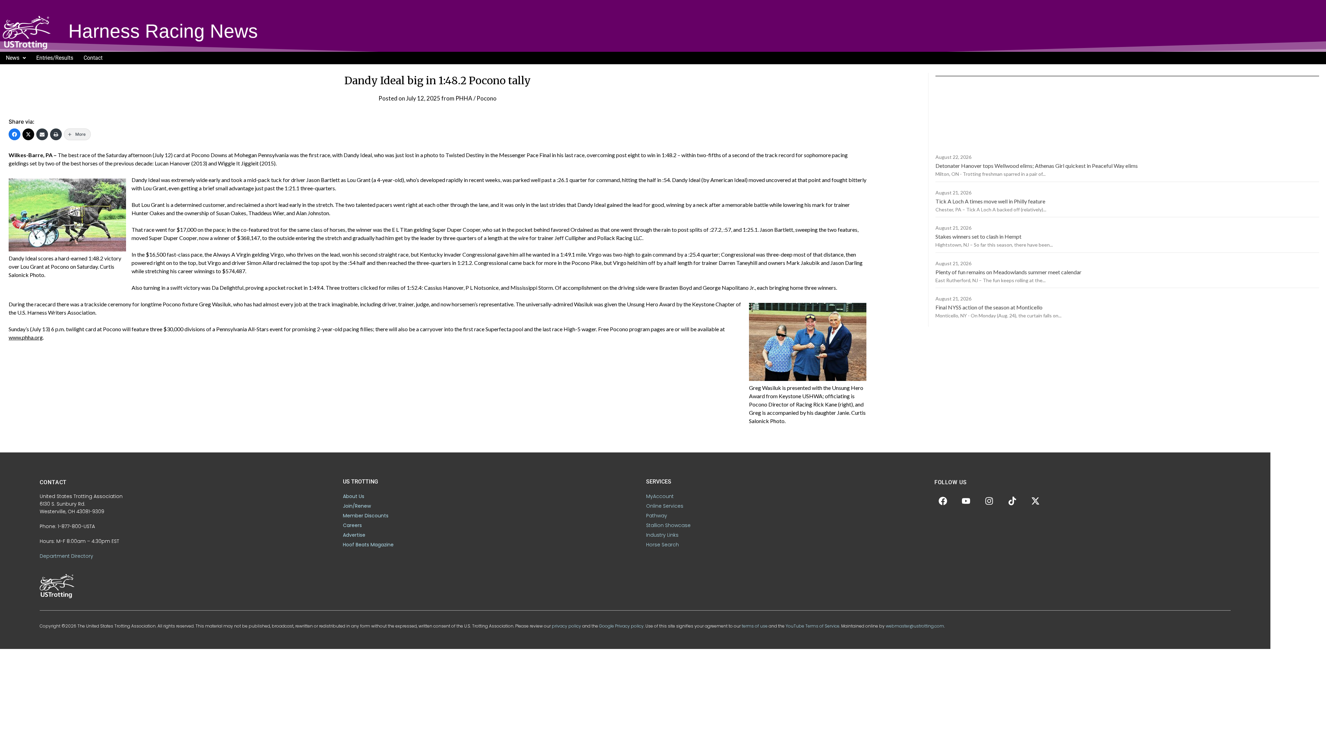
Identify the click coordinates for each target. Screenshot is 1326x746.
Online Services (664, 506)
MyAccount (660, 496)
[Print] (56, 134)
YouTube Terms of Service (812, 626)
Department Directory (66, 556)
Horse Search (662, 544)
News (12, 58)
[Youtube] (966, 501)
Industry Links (662, 535)
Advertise (354, 535)
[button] (16, 58)
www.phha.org (26, 337)
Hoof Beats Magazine (368, 544)
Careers (352, 525)
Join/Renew (357, 506)
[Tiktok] (1012, 501)
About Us (353, 496)
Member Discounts (365, 515)
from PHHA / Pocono (469, 98)
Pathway (656, 515)
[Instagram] (989, 501)
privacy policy (566, 626)
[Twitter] (28, 134)
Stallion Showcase (668, 525)
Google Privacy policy (621, 626)
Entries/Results (54, 58)
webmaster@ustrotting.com (915, 626)
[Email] (42, 134)
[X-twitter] (1035, 501)
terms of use (755, 626)
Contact (93, 58)
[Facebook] (14, 134)
